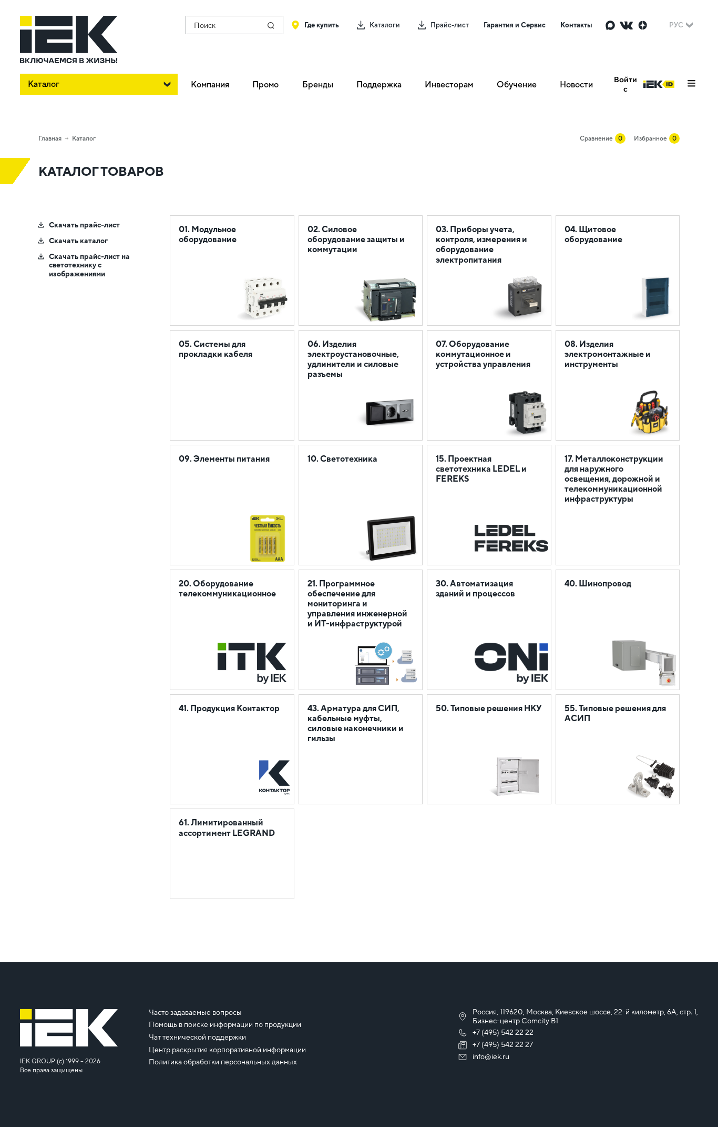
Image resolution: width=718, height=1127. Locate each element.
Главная (49, 138)
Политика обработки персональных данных (223, 1062)
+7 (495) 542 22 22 (503, 1032)
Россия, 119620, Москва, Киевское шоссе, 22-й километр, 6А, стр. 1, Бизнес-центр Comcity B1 (585, 1016)
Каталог (84, 138)
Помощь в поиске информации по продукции (225, 1024)
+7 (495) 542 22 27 (503, 1044)
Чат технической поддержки (197, 1037)
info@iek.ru (491, 1056)
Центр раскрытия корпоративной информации (227, 1049)
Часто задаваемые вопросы (195, 1012)
